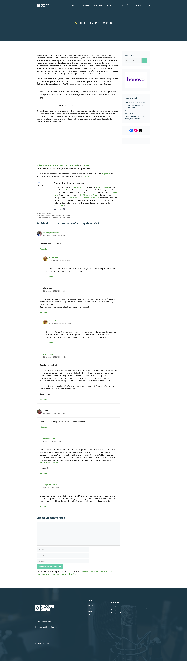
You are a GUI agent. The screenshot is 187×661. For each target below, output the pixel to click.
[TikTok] (61, 209)
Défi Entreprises (103, 187)
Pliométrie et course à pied (135, 102)
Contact (139, 5)
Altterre (68, 190)
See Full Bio (58, 205)
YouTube (114, 607)
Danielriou (87, 165)
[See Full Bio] (64, 205)
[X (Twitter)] (58, 209)
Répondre (43, 249)
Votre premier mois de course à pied (133, 112)
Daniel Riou (54, 257)
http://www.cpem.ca (49, 463)
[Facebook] (55, 209)
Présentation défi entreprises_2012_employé (57, 165)
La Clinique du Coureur (90, 195)
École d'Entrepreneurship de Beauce (83, 198)
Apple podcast (116, 613)
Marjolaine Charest (51, 485)
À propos (71, 5)
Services (111, 5)
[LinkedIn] (64, 209)
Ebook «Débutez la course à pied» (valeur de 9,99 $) (135, 117)
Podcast (98, 5)
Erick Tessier (48, 354)
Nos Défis (126, 5)
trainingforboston (51, 232)
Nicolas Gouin (49, 438)
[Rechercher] (144, 60)
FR (149, 5)
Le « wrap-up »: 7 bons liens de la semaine (54, 216)
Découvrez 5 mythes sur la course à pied (135, 106)
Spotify (113, 610)
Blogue (86, 5)
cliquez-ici (106, 173)
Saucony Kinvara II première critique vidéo (54, 218)
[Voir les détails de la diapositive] (136, 80)
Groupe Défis (77, 187)
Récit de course (45, 213)
